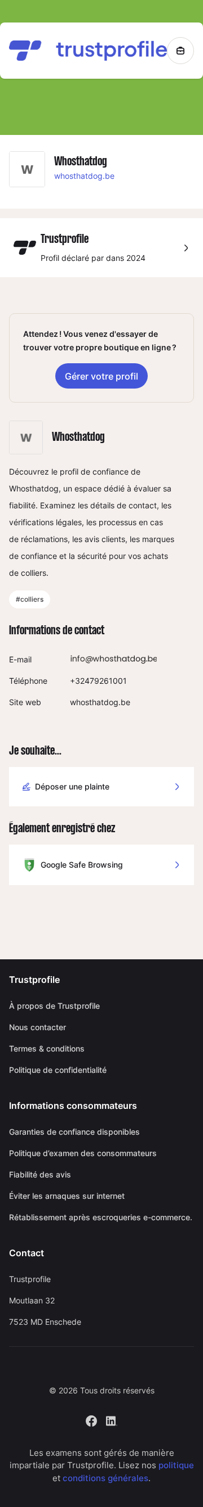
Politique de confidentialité (58, 1070)
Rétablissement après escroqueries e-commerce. (100, 1217)
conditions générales (105, 1478)
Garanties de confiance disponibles (74, 1131)
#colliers (29, 599)
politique (176, 1465)
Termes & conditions (47, 1048)
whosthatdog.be (84, 176)
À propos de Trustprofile (54, 1005)
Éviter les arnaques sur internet (67, 1196)
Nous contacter (37, 1027)
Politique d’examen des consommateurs (83, 1153)
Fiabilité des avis (40, 1174)
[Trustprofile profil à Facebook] (91, 1419)
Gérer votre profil (101, 376)
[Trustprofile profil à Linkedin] (111, 1419)
